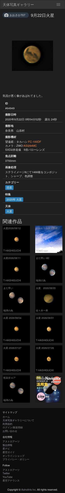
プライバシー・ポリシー (16, 459)
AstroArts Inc (28, 489)
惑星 (9, 187)
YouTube (7, 477)
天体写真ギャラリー (18, 4)
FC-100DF (34, 142)
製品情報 (7, 445)
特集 (8, 194)
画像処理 (10, 167)
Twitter (6, 473)
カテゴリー (12, 182)
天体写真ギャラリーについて (18, 420)
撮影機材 (10, 137)
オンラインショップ (13, 455)
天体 (8, 206)
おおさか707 (17, 15)
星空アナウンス (11, 480)
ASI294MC (30, 146)
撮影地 (9, 126)
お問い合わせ (10, 431)
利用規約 (7, 424)
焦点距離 (10, 156)
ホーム (6, 416)
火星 (9, 211)
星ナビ (6, 448)
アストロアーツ (11, 441)
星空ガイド (9, 452)
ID (6, 103)
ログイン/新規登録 (13, 427)
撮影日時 (10, 114)
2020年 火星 (14, 199)
